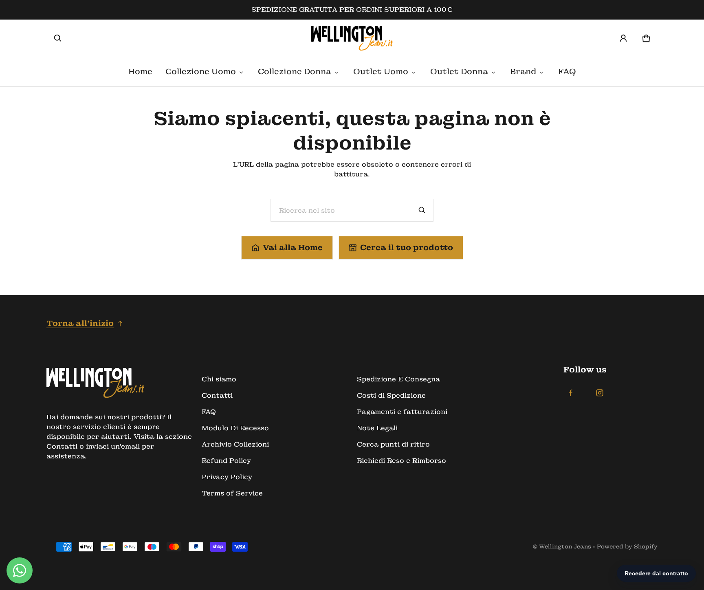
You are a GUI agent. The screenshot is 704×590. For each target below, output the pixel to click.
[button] (57, 38)
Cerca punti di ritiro (393, 444)
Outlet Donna (459, 71)
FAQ (567, 71)
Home (140, 71)
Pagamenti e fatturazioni (402, 411)
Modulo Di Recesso (235, 428)
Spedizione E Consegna (398, 379)
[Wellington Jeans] (352, 38)
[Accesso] (623, 38)
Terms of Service (232, 493)
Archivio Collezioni (235, 444)
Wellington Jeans (565, 546)
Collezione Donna (294, 71)
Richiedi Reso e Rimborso (401, 460)
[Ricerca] (422, 210)
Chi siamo (219, 379)
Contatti (217, 395)
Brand (523, 71)
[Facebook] (570, 392)
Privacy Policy (227, 477)
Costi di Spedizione (391, 395)
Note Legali (377, 428)
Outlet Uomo (380, 71)
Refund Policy (226, 460)
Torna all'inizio (80, 323)
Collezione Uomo (200, 71)
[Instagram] (599, 392)
